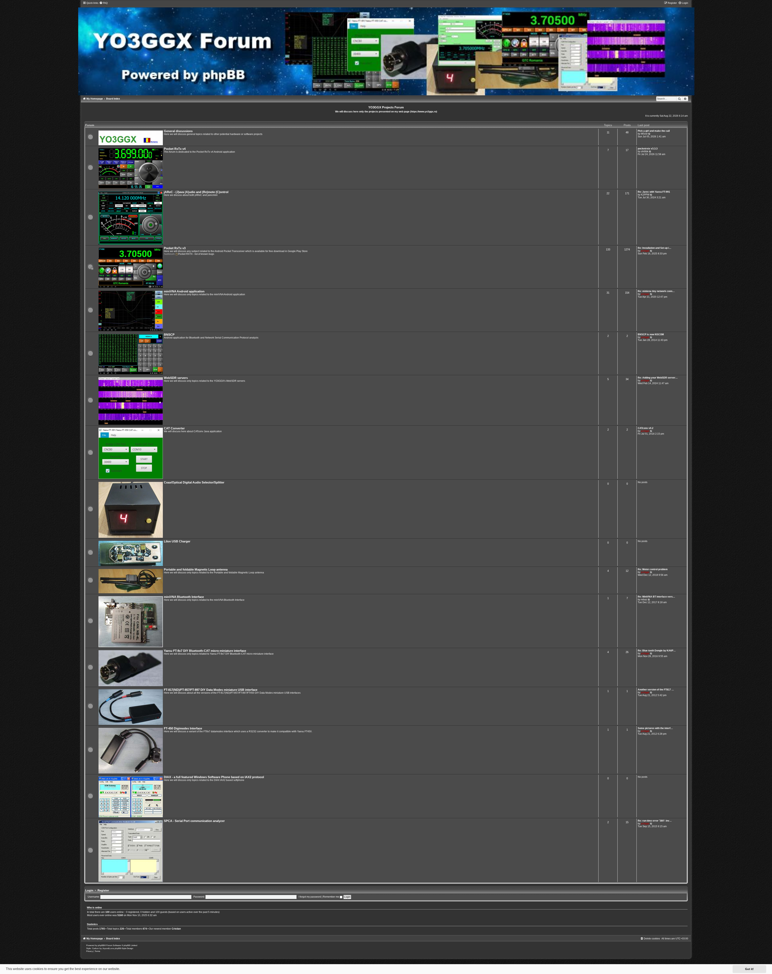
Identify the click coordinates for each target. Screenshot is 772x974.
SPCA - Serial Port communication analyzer (194, 821)
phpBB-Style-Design (124, 948)
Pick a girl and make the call (654, 131)
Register (103, 890)
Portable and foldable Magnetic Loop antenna (196, 569)
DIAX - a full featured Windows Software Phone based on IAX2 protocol (214, 777)
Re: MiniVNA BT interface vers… (656, 596)
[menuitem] (103, 3)
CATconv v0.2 (645, 428)
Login (89, 890)
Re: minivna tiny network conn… (656, 291)
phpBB (101, 945)
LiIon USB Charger (177, 541)
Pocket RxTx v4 (175, 148)
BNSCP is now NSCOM (651, 334)
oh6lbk (644, 151)
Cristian (176, 928)
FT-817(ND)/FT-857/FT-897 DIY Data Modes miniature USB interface (210, 689)
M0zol (644, 133)
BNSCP (169, 334)
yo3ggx (645, 250)
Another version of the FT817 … (656, 689)
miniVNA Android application (184, 291)
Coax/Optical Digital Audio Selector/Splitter (194, 482)
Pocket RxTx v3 (175, 248)
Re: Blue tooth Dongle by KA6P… (657, 650)
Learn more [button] (129, 969)
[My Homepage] (386, 48)
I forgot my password (310, 896)
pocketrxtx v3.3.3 (648, 148)
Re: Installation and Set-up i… (654, 248)
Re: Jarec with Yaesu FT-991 (654, 191)
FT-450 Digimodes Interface (183, 728)
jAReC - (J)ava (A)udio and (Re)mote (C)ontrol (196, 192)
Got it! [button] (749, 969)
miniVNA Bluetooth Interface (184, 597)
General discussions (178, 131)
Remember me (331, 896)
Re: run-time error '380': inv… (655, 820)
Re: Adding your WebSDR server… (658, 377)
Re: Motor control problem (653, 569)
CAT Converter (174, 428)
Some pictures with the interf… (655, 728)
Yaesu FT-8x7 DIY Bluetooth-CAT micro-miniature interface (205, 650)
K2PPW (645, 194)
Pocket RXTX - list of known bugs (196, 254)
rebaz (644, 599)
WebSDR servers (176, 378)
